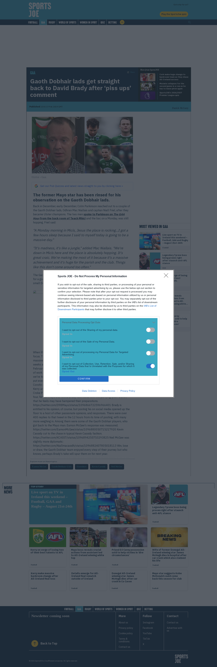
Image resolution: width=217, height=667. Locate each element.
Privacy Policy (127, 390)
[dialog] (108, 333)
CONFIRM (84, 378)
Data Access (108, 390)
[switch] (150, 330)
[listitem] (108, 322)
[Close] (167, 276)
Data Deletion (89, 390)
